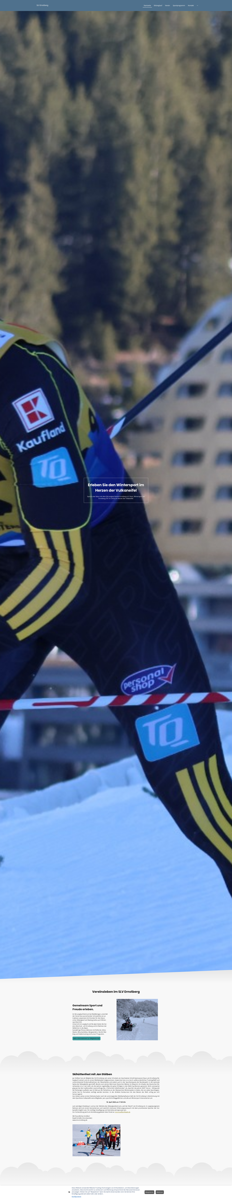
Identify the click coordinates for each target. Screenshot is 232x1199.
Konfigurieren (76, 1197)
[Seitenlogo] (45, 8)
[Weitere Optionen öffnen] (197, 5)
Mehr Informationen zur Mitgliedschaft (86, 1038)
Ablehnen (160, 1192)
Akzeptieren (149, 1192)
